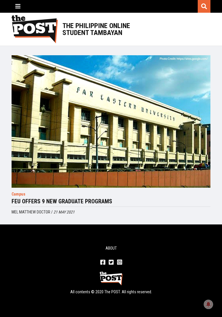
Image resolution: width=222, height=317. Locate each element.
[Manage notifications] (208, 304)
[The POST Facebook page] (102, 262)
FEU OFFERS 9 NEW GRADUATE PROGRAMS (62, 201)
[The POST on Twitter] (111, 262)
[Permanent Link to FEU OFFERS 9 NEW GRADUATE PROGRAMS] (111, 121)
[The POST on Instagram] (119, 262)
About (111, 248)
